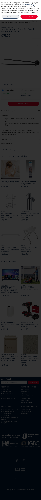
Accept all (29, 16)
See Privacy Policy (28, 5)
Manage (10, 16)
